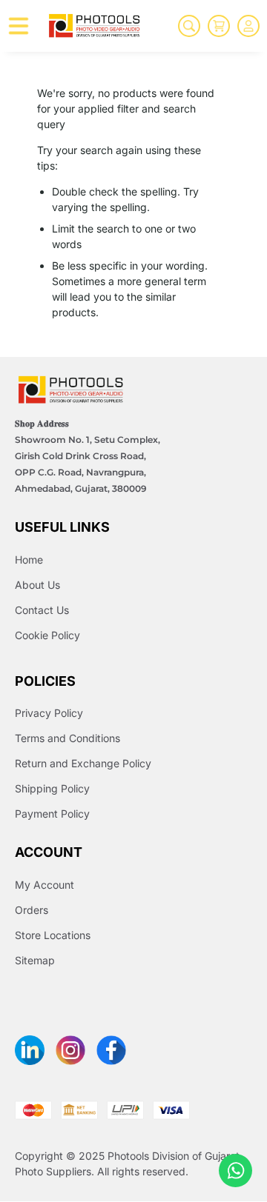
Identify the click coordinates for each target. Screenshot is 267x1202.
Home (29, 559)
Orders (31, 910)
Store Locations (52, 935)
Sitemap (35, 960)
